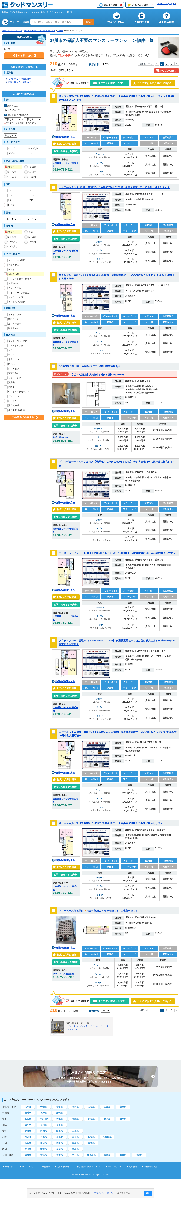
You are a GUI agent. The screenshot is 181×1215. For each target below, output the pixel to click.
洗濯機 (11, 382)
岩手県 (59, 1106)
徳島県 (75, 1149)
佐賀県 (123, 1155)
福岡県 (28, 1155)
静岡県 (43, 1131)
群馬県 (123, 1119)
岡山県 (59, 1143)
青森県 (43, 1106)
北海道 (60, 30)
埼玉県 (59, 1119)
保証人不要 (13, 274)
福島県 (123, 1106)
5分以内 (32, 172)
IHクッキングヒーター (19, 391)
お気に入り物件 (142, 5)
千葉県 (75, 1119)
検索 (89, 21)
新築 (30, 232)
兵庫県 (43, 1137)
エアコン (12, 350)
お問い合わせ (63, 1167)
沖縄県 (139, 1155)
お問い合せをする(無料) (66, 151)
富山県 (59, 1125)
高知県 (59, 1149)
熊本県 (59, 1155)
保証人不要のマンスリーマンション (39, 30)
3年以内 (12, 237)
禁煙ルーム (13, 283)
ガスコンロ (13, 396)
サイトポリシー (115, 1167)
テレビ (11, 355)
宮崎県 (43, 1155)
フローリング (14, 378)
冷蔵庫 (11, 364)
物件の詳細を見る (65, 136)
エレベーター (14, 324)
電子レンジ (13, 359)
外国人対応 (13, 265)
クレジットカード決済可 (20, 279)
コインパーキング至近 (19, 292)
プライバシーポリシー (104, 1193)
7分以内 (12, 176)
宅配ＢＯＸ (13, 319)
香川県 (28, 1149)
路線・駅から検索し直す (19, 82)
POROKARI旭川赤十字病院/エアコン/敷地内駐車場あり (90, 366)
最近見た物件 (113, 5)
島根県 (91, 1143)
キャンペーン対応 (16, 260)
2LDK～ (12, 205)
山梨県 (28, 1112)
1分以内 (32, 167)
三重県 (75, 1131)
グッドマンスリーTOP (12, 30)
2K (9, 200)
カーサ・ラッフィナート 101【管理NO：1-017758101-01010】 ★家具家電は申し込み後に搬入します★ (117, 553)
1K (29, 190)
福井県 (28, 1125)
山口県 (43, 1143)
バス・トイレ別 (15, 345)
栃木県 (107, 1119)
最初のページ (146, 64)
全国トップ (10, 1167)
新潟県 (59, 1112)
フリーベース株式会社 (63, 974)
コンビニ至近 (14, 288)
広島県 (28, 1143)
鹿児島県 (91, 1155)
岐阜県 (59, 1131)
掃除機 (11, 387)
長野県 (43, 1112)
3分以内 (12, 172)
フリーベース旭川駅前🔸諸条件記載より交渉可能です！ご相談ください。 (100, 910)
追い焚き (12, 401)
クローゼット (14, 368)
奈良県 (75, 1137)
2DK (30, 200)
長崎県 (107, 1155)
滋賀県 (91, 1137)
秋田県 (75, 1106)
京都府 (59, 1137)
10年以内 (12, 242)
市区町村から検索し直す (19, 79)
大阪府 (28, 1137)
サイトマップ (28, 1167)
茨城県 (91, 1119)
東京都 (28, 1119)
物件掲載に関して (152, 1167)
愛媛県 (43, 1149)
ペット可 (12, 269)
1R (9, 190)
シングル (12, 148)
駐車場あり (13, 328)
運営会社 (46, 1167)
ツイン (31, 153)
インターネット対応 (17, 341)
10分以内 (32, 176)
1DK (10, 195)
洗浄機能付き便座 (16, 410)
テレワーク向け (15, 297)
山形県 (107, 1106)
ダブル (11, 153)
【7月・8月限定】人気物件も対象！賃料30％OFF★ (97, 374)
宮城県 (91, 1106)
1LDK (31, 195)
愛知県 (28, 1131)
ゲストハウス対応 (16, 302)
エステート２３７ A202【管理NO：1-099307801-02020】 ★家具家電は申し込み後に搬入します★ (114, 187)
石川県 (43, 1125)
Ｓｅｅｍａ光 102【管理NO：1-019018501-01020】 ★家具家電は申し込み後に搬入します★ (111, 823)
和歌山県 (107, 1137)
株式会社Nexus (60, 437)
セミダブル (33, 148)
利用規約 (133, 1167)
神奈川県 (43, 1119)
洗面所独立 (13, 373)
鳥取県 (75, 1143)
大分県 (75, 1155)
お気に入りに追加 (66, 143)
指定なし (12, 167)
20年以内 (12, 246)
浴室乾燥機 (13, 405)
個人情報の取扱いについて (89, 1167)
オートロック (14, 314)
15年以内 (32, 242)
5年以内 (32, 237)
